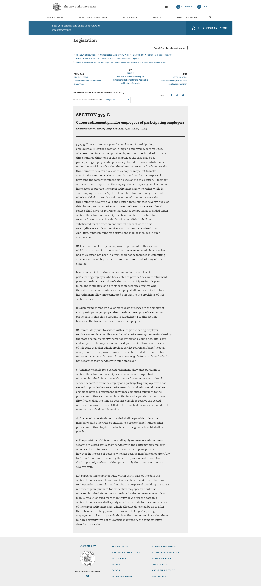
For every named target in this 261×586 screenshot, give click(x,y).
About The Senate (187, 17)
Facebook (171, 95)
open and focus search (210, 18)
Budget (116, 564)
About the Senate (122, 576)
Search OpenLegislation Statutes (169, 48)
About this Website (163, 570)
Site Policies (159, 564)
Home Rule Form (162, 558)
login (205, 7)
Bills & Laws (130, 17)
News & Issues (55, 17)
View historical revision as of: (87, 100)
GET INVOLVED (160, 576)
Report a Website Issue (166, 552)
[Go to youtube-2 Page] (87, 575)
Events (157, 17)
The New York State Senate (79, 6)
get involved (187, 7)
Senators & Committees (93, 17)
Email (183, 95)
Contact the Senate (164, 546)
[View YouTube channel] (166, 7)
